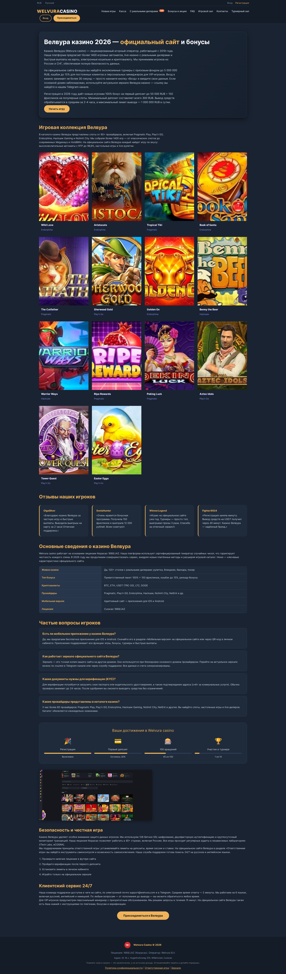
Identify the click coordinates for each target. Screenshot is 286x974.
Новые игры (108, 11)
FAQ (192, 11)
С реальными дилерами (146, 11)
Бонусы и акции (177, 11)
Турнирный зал (240, 11)
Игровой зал (205, 11)
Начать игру (57, 108)
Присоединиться (66, 17)
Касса (122, 11)
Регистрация (242, 3)
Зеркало (176, 967)
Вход (230, 3)
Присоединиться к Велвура (143, 915)
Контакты (222, 11)
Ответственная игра (157, 967)
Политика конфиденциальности (124, 967)
